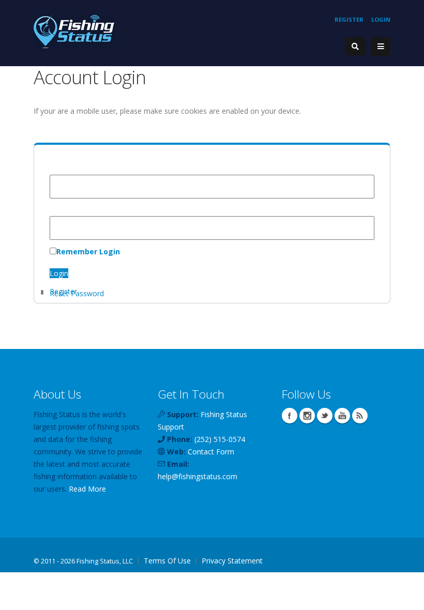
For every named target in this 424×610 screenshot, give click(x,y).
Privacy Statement (232, 561)
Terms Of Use (167, 561)
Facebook (289, 415)
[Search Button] (355, 46)
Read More (87, 489)
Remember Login (88, 251)
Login (380, 19)
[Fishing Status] (74, 31)
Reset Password (77, 293)
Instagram (307, 415)
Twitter (324, 415)
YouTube (342, 415)
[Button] (380, 46)
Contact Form (211, 451)
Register (349, 19)
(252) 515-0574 (219, 439)
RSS (360, 415)
